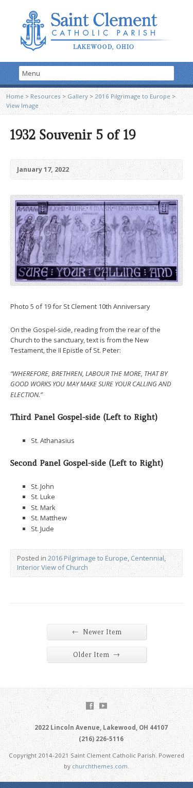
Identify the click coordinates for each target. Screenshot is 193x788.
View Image (22, 105)
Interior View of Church (52, 567)
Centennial (147, 558)
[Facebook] (90, 706)
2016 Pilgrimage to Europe (132, 96)
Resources (45, 96)
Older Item (96, 654)
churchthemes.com (100, 766)
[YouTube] (103, 706)
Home (15, 96)
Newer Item (96, 631)
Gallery (77, 96)
